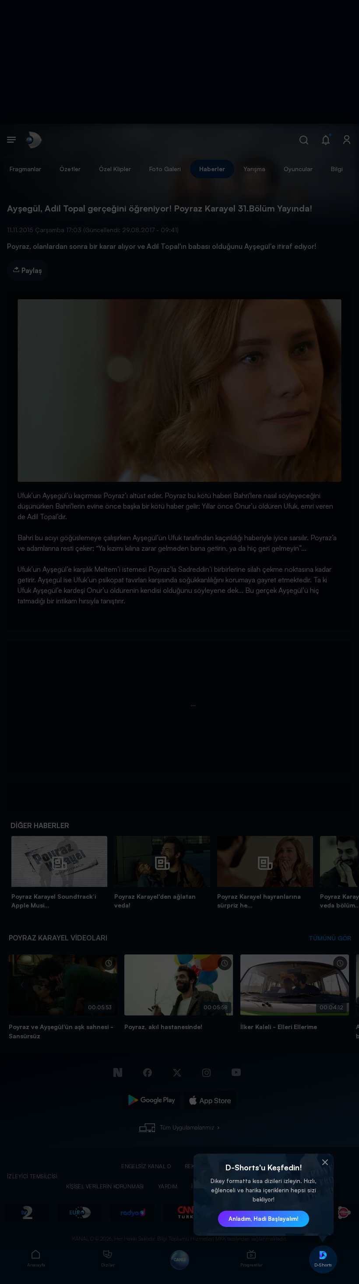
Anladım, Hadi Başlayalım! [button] (264, 1218)
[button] (325, 1162)
